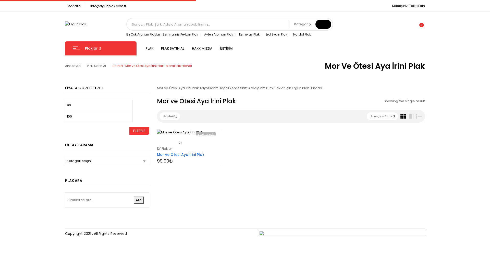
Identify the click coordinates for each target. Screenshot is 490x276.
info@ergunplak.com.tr (108, 6)
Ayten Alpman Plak (218, 34)
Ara (139, 200)
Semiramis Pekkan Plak (180, 34)
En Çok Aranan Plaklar (143, 34)
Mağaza (74, 6)
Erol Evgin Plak (276, 34)
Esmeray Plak (249, 34)
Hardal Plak (302, 34)
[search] (323, 24)
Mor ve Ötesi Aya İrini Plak (180, 154)
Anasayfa (73, 66)
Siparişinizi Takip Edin (408, 6)
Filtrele (139, 130)
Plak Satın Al (96, 66)
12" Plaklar (164, 148)
